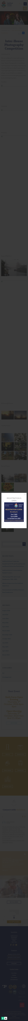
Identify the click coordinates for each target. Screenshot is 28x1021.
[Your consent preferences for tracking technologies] (5, 1018)
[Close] (25, 494)
